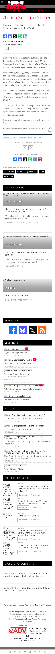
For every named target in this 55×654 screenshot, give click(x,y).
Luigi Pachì (44, 10)
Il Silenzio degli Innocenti (26, 171)
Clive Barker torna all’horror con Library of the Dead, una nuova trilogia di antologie (27, 457)
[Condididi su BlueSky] (10, 36)
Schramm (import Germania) (16, 374)
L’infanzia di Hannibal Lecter (16, 399)
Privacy (20, 605)
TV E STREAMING (13, 202)
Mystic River (8, 100)
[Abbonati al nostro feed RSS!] (42, 330)
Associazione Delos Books (26, 619)
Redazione (37, 605)
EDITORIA (20, 483)
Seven (31, 96)
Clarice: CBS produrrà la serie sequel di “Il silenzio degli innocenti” (26, 210)
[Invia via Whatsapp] (20, 36)
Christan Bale (14, 82)
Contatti (47, 605)
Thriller (36, 10)
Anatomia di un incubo (16, 295)
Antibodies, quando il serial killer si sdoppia (23, 389)
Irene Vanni (17, 41)
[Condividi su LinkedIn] (25, 36)
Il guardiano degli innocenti (16, 352)
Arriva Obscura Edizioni (14, 469)
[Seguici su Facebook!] (12, 330)
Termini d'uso (10, 605)
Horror (16, 10)
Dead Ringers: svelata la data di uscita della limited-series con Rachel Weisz (25, 575)
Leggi (24, 495)
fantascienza (26, 10)
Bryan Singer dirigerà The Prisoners (19, 363)
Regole (28, 605)
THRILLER (10, 288)
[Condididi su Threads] (15, 36)
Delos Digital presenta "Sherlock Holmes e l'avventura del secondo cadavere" (33, 488)
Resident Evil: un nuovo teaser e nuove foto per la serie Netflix (27, 589)
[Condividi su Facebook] (5, 36)
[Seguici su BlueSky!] (22, 330)
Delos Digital (6, 10)
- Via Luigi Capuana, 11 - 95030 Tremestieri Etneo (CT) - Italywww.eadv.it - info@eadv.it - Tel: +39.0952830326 (30, 634)
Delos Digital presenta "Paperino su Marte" (23, 418)
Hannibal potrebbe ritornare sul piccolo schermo (25, 253)
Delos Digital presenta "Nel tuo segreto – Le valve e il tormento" (33, 502)
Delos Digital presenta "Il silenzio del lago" (23, 429)
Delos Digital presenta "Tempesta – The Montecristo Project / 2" (27, 442)
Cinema (13, 137)
